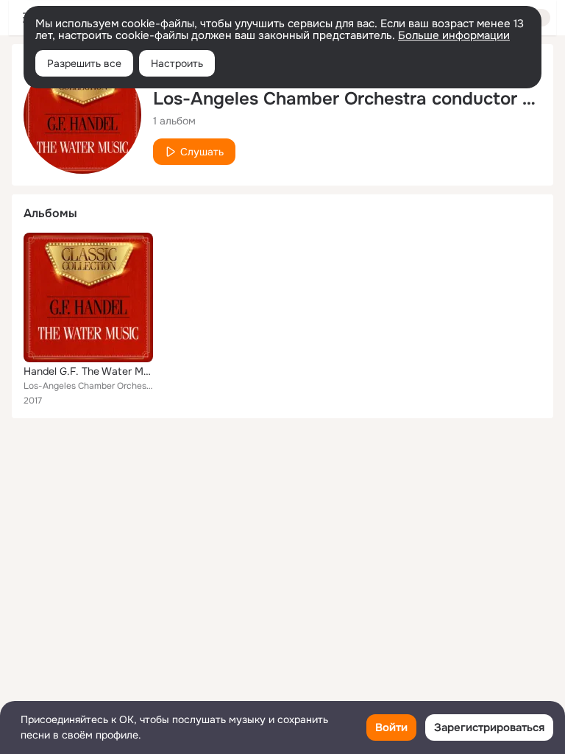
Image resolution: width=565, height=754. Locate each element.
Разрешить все (84, 63)
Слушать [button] (202, 151)
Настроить (177, 63)
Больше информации (454, 35)
